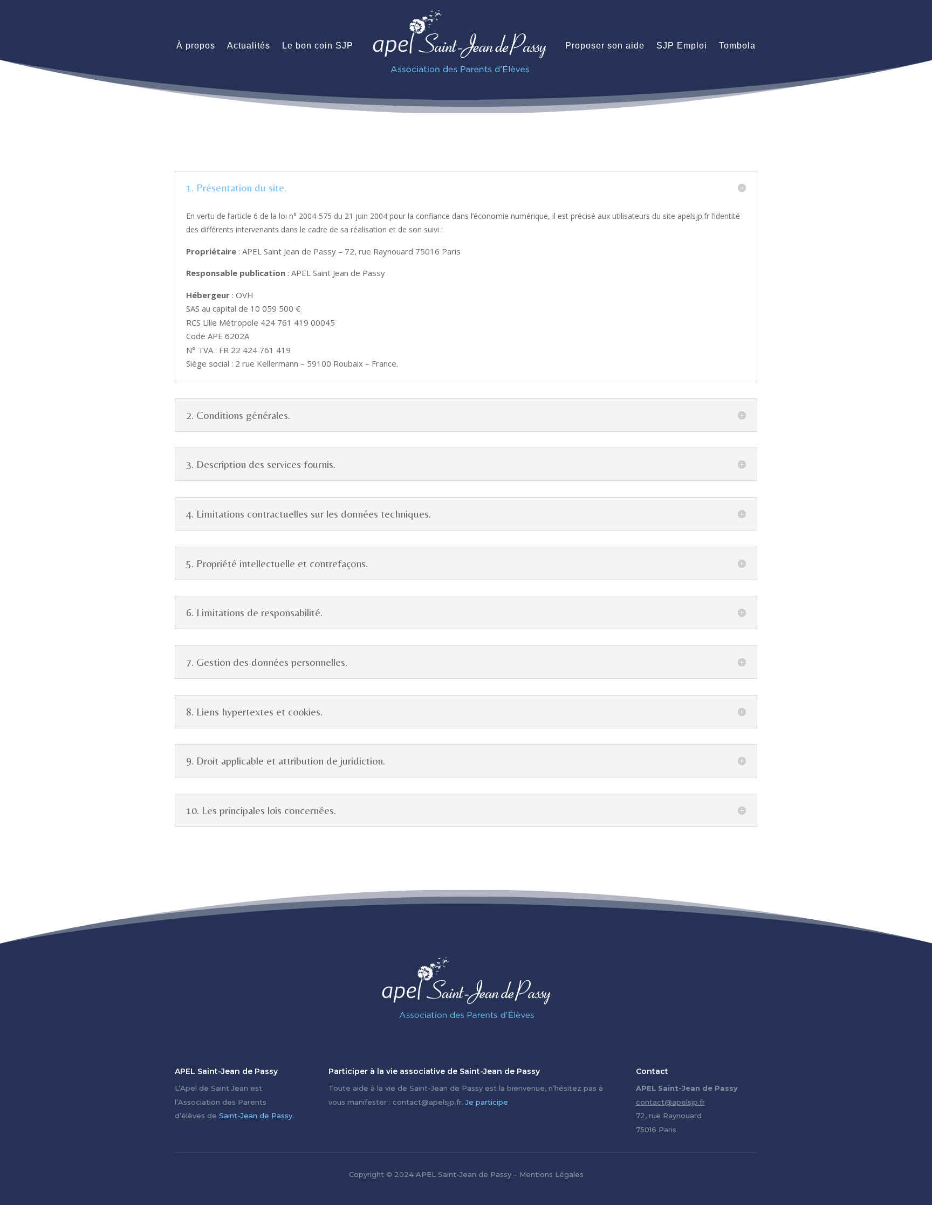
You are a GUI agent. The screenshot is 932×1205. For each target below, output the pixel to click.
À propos (195, 45)
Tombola (737, 45)
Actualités (248, 45)
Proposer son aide (605, 45)
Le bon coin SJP (317, 45)
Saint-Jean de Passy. (256, 1115)
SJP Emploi (681, 45)
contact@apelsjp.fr (670, 1102)
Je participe (486, 1102)
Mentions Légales (551, 1174)
